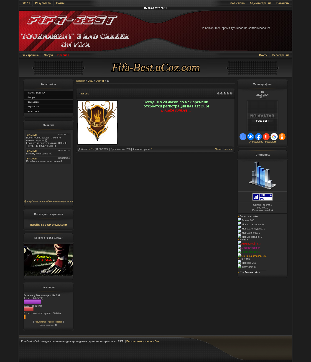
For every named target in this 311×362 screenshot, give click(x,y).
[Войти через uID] (243, 136)
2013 (91, 80)
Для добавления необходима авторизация (48, 201)
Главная (80, 80)
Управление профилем (262, 141)
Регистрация (280, 55)
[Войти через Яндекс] (266, 136)
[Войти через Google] (274, 136)
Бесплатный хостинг (139, 341)
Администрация (260, 3)
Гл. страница (30, 55)
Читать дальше (224, 149)
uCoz (156, 341)
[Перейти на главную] (155, 76)
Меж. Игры (33, 111)
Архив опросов (55, 322)
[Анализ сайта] (262, 199)
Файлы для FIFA (36, 92)
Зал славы (237, 3)
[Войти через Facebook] (258, 136)
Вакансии (282, 3)
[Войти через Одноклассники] (282, 136)
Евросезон (33, 106)
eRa (91, 149)
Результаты (43, 3)
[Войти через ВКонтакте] (250, 136)
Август (100, 80)
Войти (263, 55)
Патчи (60, 3)
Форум (48, 55)
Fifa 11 (26, 3)
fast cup (84, 93)
